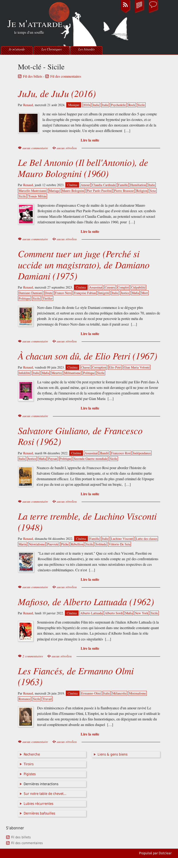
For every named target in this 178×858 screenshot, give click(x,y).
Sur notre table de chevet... (45, 794)
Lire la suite (90, 140)
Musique (73, 105)
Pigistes (30, 774)
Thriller (47, 298)
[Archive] (139, 12)
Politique (24, 298)
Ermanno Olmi (91, 693)
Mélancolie (119, 693)
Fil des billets (32, 76)
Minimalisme (137, 693)
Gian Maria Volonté (137, 367)
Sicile (141, 105)
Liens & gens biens (112, 754)
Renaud (28, 105)
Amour (85, 185)
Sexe (153, 190)
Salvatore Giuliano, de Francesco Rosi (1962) (80, 436)
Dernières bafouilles (39, 813)
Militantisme (72, 373)
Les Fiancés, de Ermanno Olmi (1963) (76, 676)
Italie (105, 105)
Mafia (135, 293)
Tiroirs (29, 764)
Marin (22, 544)
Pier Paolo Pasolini (99, 190)
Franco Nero (63, 293)
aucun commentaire (35, 148)
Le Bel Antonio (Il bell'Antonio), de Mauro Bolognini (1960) (83, 167)
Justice (125, 293)
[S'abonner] (125, 12)
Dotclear (165, 853)
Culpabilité (138, 287)
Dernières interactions (41, 784)
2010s (86, 105)
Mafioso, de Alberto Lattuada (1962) (86, 601)
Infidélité (24, 373)
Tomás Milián (37, 196)
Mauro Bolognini (73, 190)
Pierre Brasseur (124, 190)
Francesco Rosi (121, 453)
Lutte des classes (146, 538)
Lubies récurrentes (38, 804)
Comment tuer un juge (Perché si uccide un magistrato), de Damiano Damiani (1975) (83, 264)
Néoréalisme (37, 544)
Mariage (54, 190)
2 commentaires (32, 656)
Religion (141, 190)
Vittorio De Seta (119, 544)
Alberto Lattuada (91, 613)
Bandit (104, 453)
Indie (96, 105)
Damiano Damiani (30, 293)
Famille (123, 185)
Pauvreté (53, 544)
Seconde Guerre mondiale (91, 458)
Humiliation (138, 185)
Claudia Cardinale (104, 185)
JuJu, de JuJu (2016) (57, 93)
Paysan (52, 458)
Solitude (100, 544)
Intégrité (103, 293)
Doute (49, 293)
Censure (110, 287)
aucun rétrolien (67, 148)
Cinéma (72, 185)
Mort (144, 293)
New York (141, 613)
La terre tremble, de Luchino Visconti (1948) (87, 521)
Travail (47, 699)
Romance (25, 699)
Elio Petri (115, 367)
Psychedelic (118, 105)
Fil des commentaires (65, 76)
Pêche (65, 544)
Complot (123, 287)
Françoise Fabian (85, 293)
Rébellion (77, 544)
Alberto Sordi (114, 613)
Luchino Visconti (122, 538)
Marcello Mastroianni (33, 190)
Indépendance (142, 453)
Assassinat (95, 287)
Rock (131, 105)
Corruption (99, 367)
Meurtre (56, 373)
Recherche (32, 754)
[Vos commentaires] (153, 12)
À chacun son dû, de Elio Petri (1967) (87, 355)
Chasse (85, 367)
